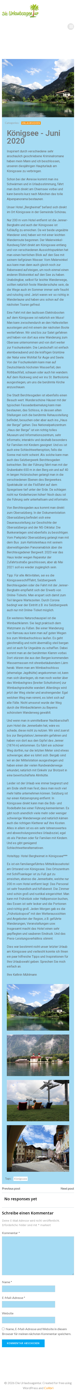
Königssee (20, 1178)
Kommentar (11, 1233)
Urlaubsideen (31, 123)
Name (7, 1282)
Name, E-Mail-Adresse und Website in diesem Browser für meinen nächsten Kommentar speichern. (36, 1331)
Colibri (48, 1388)
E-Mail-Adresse (13, 1297)
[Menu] (70, 26)
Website (7, 1313)
